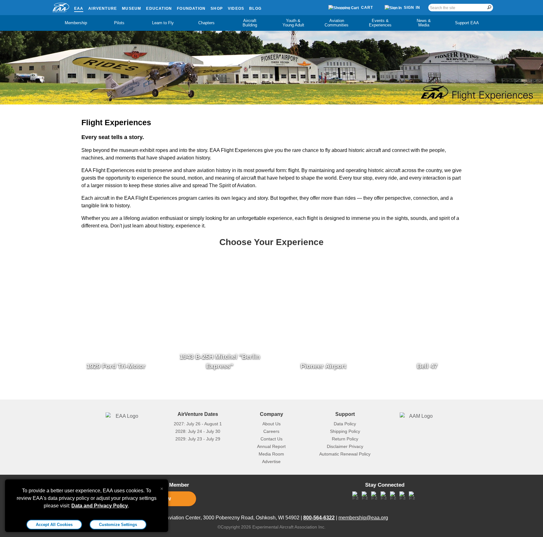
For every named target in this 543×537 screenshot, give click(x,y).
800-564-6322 (319, 517)
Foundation (191, 8)
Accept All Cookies (54, 524)
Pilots (119, 22)
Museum (131, 8)
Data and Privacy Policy (99, 505)
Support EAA (467, 22)
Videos (236, 8)
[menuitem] (76, 23)
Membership (76, 22)
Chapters (206, 22)
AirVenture (102, 8)
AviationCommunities (336, 22)
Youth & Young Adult (293, 22)
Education (159, 8)
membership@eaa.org (363, 517)
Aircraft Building (250, 22)
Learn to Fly (163, 22)
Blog (255, 8)
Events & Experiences (380, 22)
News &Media (424, 22)
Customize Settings (118, 524)
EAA (79, 8)
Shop (217, 8)
